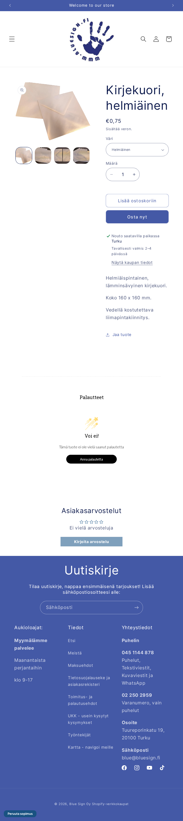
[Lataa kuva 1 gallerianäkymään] (24, 155)
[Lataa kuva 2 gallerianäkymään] (43, 155)
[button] (12, 39)
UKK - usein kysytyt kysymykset (88, 719)
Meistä (74, 653)
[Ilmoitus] (173, 5)
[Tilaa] (136, 607)
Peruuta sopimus (20, 814)
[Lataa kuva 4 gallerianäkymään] (81, 155)
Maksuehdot (80, 665)
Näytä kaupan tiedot (132, 262)
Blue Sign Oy (80, 804)
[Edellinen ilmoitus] (10, 5)
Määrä (111, 163)
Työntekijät (79, 734)
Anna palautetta (91, 459)
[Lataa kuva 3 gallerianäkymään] (62, 155)
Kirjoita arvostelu (91, 541)
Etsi (72, 640)
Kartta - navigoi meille (90, 747)
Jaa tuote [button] (122, 334)
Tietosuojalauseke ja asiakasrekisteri (89, 681)
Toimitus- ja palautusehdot (82, 700)
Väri (109, 138)
